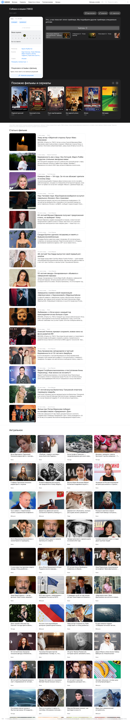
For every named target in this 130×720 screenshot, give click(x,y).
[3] (19, 38)
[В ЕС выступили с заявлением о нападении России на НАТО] (51, 589)
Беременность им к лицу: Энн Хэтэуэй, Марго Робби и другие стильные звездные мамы (60, 158)
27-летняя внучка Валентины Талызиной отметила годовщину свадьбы (60, 391)
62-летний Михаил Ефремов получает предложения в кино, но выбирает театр (60, 216)
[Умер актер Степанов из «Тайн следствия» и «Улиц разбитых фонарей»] (79, 617)
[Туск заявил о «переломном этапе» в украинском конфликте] (22, 504)
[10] (39, 38)
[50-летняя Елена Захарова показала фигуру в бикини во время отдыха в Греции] (22, 646)
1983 (11, 18)
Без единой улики (72, 113)
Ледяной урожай (17, 113)
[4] (22, 38)
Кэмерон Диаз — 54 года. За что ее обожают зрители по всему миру (61, 177)
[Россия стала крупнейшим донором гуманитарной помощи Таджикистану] (51, 617)
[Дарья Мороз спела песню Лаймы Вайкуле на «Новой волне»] (107, 646)
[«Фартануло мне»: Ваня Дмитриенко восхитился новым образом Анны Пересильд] (107, 589)
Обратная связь (123, 718)
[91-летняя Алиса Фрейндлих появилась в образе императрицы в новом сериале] (79, 561)
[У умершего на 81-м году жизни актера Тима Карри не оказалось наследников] (79, 589)
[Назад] (113, 83)
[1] (13, 38)
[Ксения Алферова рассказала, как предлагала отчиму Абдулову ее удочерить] (51, 476)
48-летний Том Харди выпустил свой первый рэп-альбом (59, 255)
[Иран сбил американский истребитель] (107, 702)
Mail (3, 718)
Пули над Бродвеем (55, 113)
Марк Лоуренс (26, 53)
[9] (36, 38)
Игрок (86, 113)
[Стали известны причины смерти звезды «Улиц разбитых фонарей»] (22, 561)
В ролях (13, 52)
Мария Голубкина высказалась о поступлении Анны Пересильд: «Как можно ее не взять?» (60, 371)
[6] (27, 38)
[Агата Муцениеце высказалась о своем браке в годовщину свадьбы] (22, 533)
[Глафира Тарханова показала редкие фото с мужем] (22, 476)
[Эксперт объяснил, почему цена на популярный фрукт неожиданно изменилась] (107, 674)
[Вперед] (117, 83)
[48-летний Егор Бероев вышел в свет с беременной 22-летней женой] (22, 674)
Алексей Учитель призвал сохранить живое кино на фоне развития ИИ (60, 333)
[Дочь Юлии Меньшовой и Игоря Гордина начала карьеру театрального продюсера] (51, 561)
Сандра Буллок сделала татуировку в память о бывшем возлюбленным (58, 236)
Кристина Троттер (34, 55)
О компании (8, 718)
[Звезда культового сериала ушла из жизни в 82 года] (79, 533)
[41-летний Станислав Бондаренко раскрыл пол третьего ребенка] (79, 674)
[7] (30, 38)
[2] (16, 38)
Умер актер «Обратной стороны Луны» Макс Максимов (57, 139)
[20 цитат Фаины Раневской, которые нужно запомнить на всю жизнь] (79, 646)
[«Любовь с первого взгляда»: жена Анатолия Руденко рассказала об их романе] (51, 448)
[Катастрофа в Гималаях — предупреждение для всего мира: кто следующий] (79, 448)
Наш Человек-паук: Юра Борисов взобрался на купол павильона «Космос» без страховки (61, 197)
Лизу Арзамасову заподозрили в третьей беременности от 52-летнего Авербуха (55, 352)
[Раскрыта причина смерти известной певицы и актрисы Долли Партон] (107, 504)
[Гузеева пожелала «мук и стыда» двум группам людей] (107, 533)
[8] (33, 38)
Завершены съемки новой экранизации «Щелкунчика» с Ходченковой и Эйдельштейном (59, 294)
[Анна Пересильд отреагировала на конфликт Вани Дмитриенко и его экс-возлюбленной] (107, 561)
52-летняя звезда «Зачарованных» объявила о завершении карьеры (58, 274)
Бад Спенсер (26, 52)
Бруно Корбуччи (27, 49)
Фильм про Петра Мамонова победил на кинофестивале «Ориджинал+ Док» (54, 410)
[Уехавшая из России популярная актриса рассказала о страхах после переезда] (107, 476)
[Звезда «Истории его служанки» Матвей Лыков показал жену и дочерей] (51, 674)
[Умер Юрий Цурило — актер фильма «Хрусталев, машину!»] (22, 589)
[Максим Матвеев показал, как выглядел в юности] (79, 702)
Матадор (105, 113)
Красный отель (35, 113)
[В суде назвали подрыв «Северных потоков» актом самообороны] (107, 617)
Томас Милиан (35, 52)
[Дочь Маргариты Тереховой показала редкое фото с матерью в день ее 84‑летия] (22, 448)
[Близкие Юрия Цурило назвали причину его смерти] (51, 533)
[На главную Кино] (7, 2)
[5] (25, 38)
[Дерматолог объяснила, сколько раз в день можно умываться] (79, 504)
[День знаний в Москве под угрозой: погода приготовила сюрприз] (22, 617)
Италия (24, 58)
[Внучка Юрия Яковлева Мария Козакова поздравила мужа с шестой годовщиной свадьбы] (79, 476)
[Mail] (2, 2)
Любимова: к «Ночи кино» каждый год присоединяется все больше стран (54, 313)
